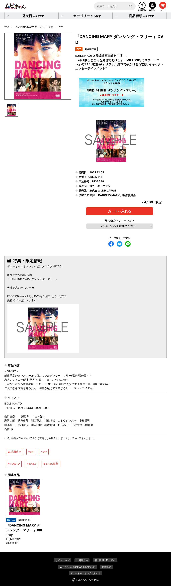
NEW (44, 451)
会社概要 (106, 566)
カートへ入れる (119, 211)
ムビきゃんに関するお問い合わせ (77, 566)
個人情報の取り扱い (105, 560)
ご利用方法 (82, 560)
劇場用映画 (14, 451)
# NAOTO (14, 463)
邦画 (31, 451)
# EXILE (31, 463)
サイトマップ (62, 560)
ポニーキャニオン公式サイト (85, 573)
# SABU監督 (50, 463)
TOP (6, 27)
